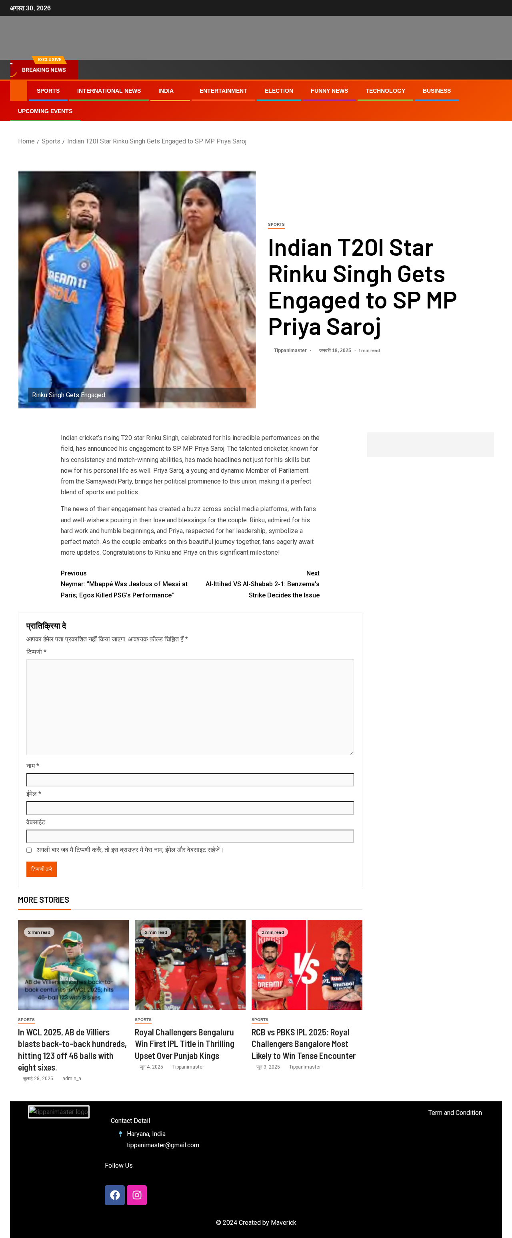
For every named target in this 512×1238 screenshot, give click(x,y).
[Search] (495, 101)
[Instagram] (137, 1195)
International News (109, 91)
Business (437, 91)
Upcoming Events (45, 111)
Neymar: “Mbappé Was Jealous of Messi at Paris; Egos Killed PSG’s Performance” (124, 584)
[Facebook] (115, 1195)
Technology (385, 91)
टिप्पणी (36, 652)
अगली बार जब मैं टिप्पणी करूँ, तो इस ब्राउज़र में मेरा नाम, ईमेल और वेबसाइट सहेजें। (130, 850)
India (166, 91)
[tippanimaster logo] (58, 1112)
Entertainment (223, 91)
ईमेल (33, 794)
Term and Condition (455, 1113)
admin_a (71, 1078)
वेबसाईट (35, 822)
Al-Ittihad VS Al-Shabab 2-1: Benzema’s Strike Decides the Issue (263, 584)
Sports (48, 91)
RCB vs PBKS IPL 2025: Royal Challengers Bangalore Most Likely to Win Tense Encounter (304, 1044)
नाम (32, 766)
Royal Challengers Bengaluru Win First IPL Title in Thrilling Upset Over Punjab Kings (184, 1044)
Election (279, 91)
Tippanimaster (291, 350)
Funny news (329, 91)
